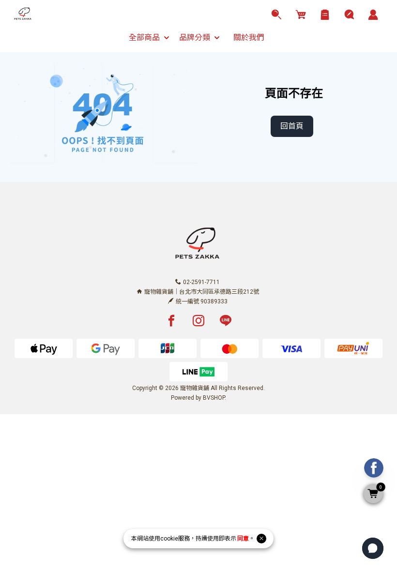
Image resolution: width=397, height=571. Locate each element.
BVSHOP (214, 397)
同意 (243, 538)
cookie (169, 538)
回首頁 (292, 126)
